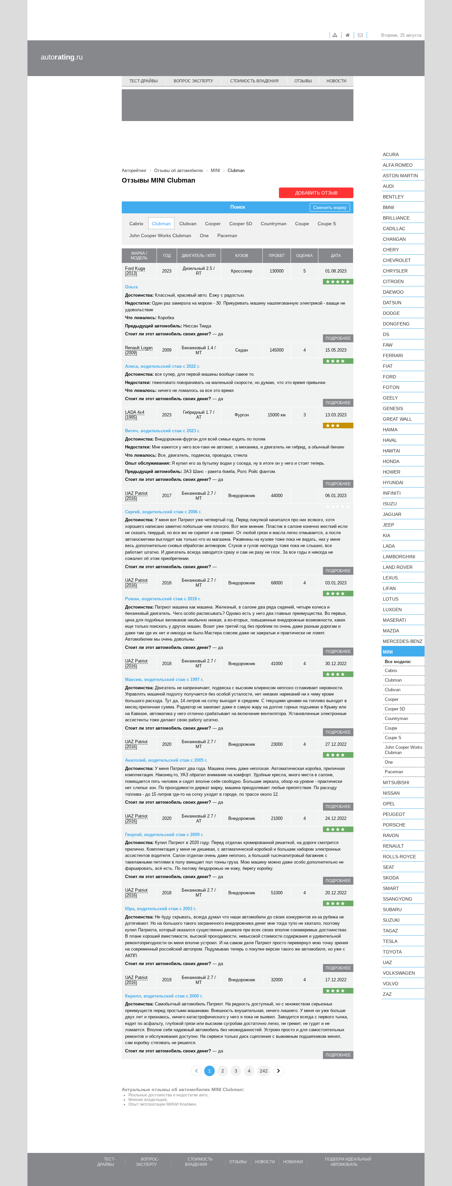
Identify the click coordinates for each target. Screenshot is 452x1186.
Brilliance (396, 218)
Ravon (391, 835)
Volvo (390, 983)
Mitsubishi (396, 782)
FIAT (388, 366)
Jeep (388, 525)
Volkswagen (399, 973)
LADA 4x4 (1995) (134, 415)
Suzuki (391, 920)
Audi (388, 186)
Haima (390, 429)
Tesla (390, 941)
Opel (389, 803)
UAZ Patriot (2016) (136, 496)
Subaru (392, 909)
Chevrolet (397, 260)
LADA (389, 546)
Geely (390, 398)
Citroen (393, 281)
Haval (390, 440)
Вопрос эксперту (193, 81)
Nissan (391, 793)
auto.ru (62, 57)
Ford (389, 376)
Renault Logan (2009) (139, 350)
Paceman (227, 235)
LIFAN (389, 588)
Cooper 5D (240, 223)
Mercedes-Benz (403, 641)
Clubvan (188, 223)
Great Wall (397, 419)
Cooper (213, 223)
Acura (391, 154)
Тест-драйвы (143, 81)
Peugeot (394, 814)
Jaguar (392, 514)
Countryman (274, 223)
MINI (388, 652)
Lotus (390, 599)
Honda (391, 461)
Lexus (390, 577)
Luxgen (392, 609)
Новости (336, 81)
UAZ (387, 962)
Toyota (392, 951)
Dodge (391, 313)
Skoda (391, 877)
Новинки (293, 1162)
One (204, 235)
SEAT (388, 867)
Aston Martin (400, 175)
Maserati (394, 620)
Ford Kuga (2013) (135, 271)
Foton (391, 387)
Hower (391, 472)
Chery (391, 249)
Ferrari (393, 355)
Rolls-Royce (399, 856)
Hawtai (391, 450)
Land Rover (398, 567)
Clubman (161, 223)
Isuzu (390, 503)
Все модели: (398, 661)
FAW (387, 345)
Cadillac (394, 228)
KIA (386, 535)
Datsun (392, 302)
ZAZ (387, 994)
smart (391, 888)
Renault (393, 846)
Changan (394, 239)
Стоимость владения (254, 81)
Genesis (393, 408)
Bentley (393, 196)
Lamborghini (399, 556)
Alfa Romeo (398, 165)
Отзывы (303, 81)
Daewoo (393, 292)
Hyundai (393, 482)
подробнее (338, 338)
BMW (388, 207)
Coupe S (327, 223)
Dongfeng (396, 323)
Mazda (391, 630)
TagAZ (390, 930)
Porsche (394, 824)
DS (386, 334)
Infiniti (392, 493)
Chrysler (395, 271)
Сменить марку (329, 207)
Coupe (302, 223)
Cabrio (136, 223)
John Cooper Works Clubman (160, 235)
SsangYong (397, 899)
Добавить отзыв (316, 192)
